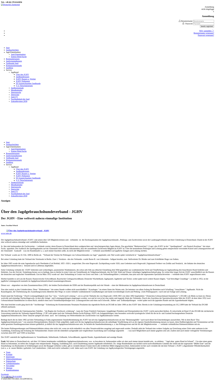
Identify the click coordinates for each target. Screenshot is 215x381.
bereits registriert (207, 26)
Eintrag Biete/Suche (19, 57)
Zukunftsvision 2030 (19, 101)
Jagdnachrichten (12, 50)
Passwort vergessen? (206, 35)
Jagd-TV (14, 97)
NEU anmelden (205, 31)
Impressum (10, 357)
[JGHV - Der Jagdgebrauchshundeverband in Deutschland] (28, 231)
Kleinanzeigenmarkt (14, 66)
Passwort (189, 24)
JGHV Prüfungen (23, 81)
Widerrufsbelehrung (14, 359)
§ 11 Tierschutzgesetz (24, 86)
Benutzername (186, 21)
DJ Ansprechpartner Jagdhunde (28, 83)
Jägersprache (16, 92)
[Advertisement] (107, 121)
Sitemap (9, 368)
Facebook (5, 374)
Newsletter (10, 366)
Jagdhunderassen (22, 77)
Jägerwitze (15, 95)
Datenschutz (11, 361)
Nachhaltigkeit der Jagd (20, 99)
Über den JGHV (22, 74)
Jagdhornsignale (17, 88)
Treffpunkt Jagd (12, 63)
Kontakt (9, 354)
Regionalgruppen (13, 59)
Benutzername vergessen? (204, 33)
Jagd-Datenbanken (18, 54)
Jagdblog (9, 68)
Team (8, 352)
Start (8, 48)
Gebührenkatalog (13, 363)
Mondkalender (16, 90)
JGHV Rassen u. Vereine (26, 79)
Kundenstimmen (12, 370)
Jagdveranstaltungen (14, 61)
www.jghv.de (6, 233)
